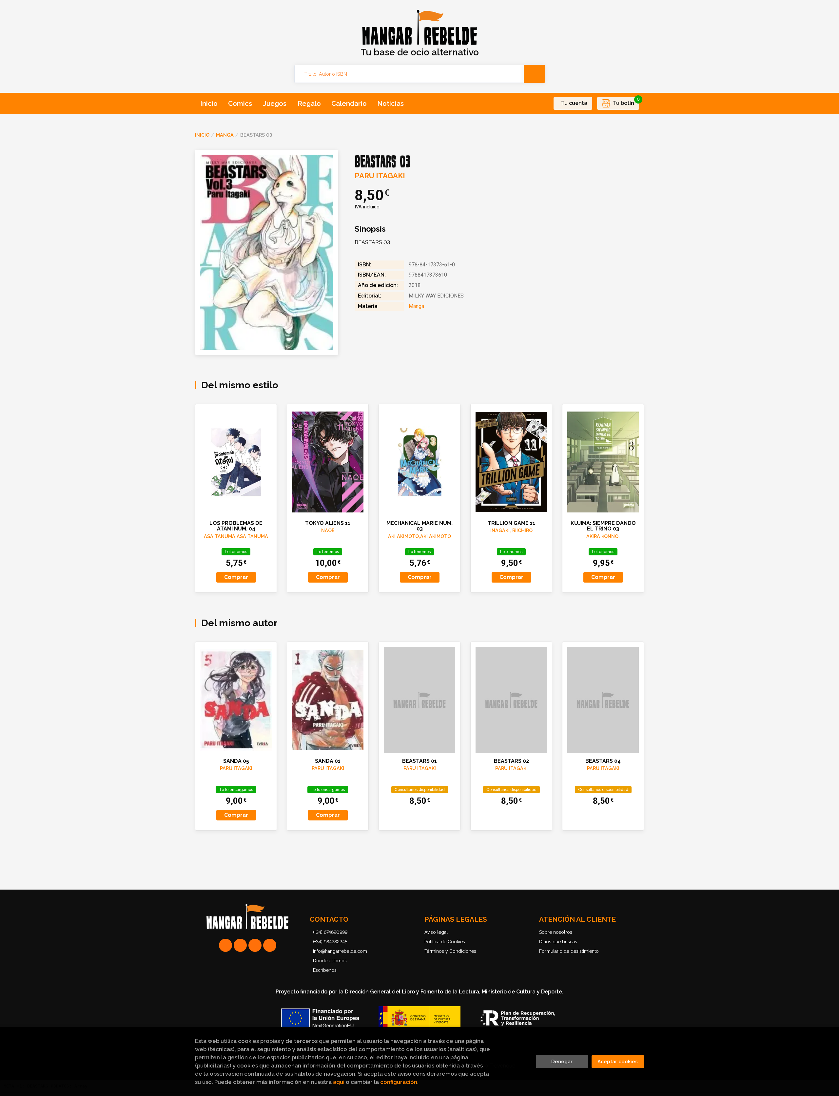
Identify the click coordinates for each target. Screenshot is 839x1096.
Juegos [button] (274, 103)
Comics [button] (240, 103)
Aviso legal (436, 932)
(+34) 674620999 (330, 932)
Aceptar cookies (617, 1062)
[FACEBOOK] (269, 945)
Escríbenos (325, 970)
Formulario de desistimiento (569, 951)
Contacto (329, 919)
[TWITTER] (255, 945)
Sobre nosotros (555, 932)
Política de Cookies (444, 941)
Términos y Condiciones (450, 951)
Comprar (236, 577)
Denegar (562, 1062)
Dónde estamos (330, 960)
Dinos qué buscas (558, 941)
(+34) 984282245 (330, 941)
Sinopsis (370, 229)
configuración (398, 1082)
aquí (338, 1082)
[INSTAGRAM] (240, 945)
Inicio (202, 135)
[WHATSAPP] (225, 945)
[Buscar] (534, 74)
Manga (225, 135)
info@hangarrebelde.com (340, 951)
